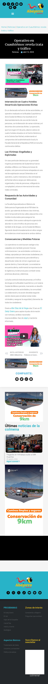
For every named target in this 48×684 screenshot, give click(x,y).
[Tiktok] (12, 4)
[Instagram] (8, 4)
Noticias (11, 27)
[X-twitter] (14, 7)
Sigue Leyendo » (13, 461)
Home (4, 27)
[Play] (24, 336)
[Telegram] (21, 4)
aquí (26, 318)
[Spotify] (10, 7)
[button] (13, 14)
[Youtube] (16, 4)
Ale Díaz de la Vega (19, 308)
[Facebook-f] (4, 4)
